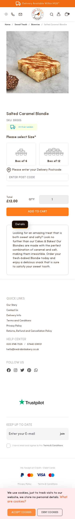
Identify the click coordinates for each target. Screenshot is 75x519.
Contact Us (12, 310)
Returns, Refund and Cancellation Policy (29, 331)
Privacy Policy (14, 326)
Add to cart (37, 211)
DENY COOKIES (49, 512)
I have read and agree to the (37, 446)
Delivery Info (13, 315)
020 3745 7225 (14, 344)
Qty (31, 199)
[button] (58, 14)
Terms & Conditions (53, 446)
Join (62, 434)
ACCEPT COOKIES (21, 512)
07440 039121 (34, 344)
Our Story (11, 305)
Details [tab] (20, 224)
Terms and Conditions (18, 321)
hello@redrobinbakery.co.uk (22, 349)
